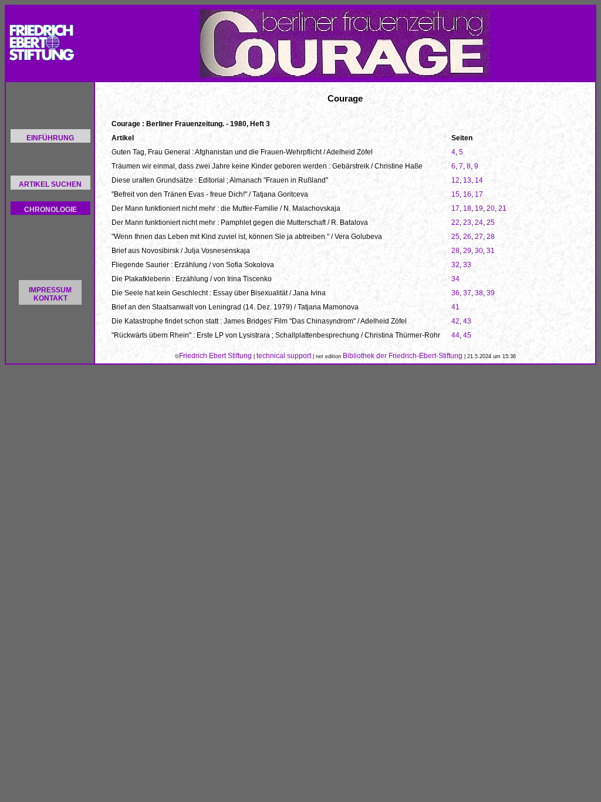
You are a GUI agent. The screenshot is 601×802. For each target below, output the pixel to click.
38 (479, 293)
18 (467, 208)
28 (491, 236)
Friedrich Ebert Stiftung (215, 356)
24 (479, 222)
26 (467, 236)
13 (467, 180)
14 (479, 180)
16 (467, 194)
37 (467, 293)
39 (491, 293)
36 (455, 293)
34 (455, 279)
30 (479, 251)
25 (491, 222)
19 (479, 208)
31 (491, 251)
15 (455, 194)
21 (502, 208)
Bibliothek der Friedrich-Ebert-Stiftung (402, 356)
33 (467, 265)
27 (479, 236)
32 (455, 265)
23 (467, 222)
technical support (283, 356)
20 (491, 208)
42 (455, 321)
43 (467, 321)
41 (455, 307)
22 (455, 222)
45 (467, 335)
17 (479, 194)
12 (455, 180)
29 (467, 251)
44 (455, 335)
